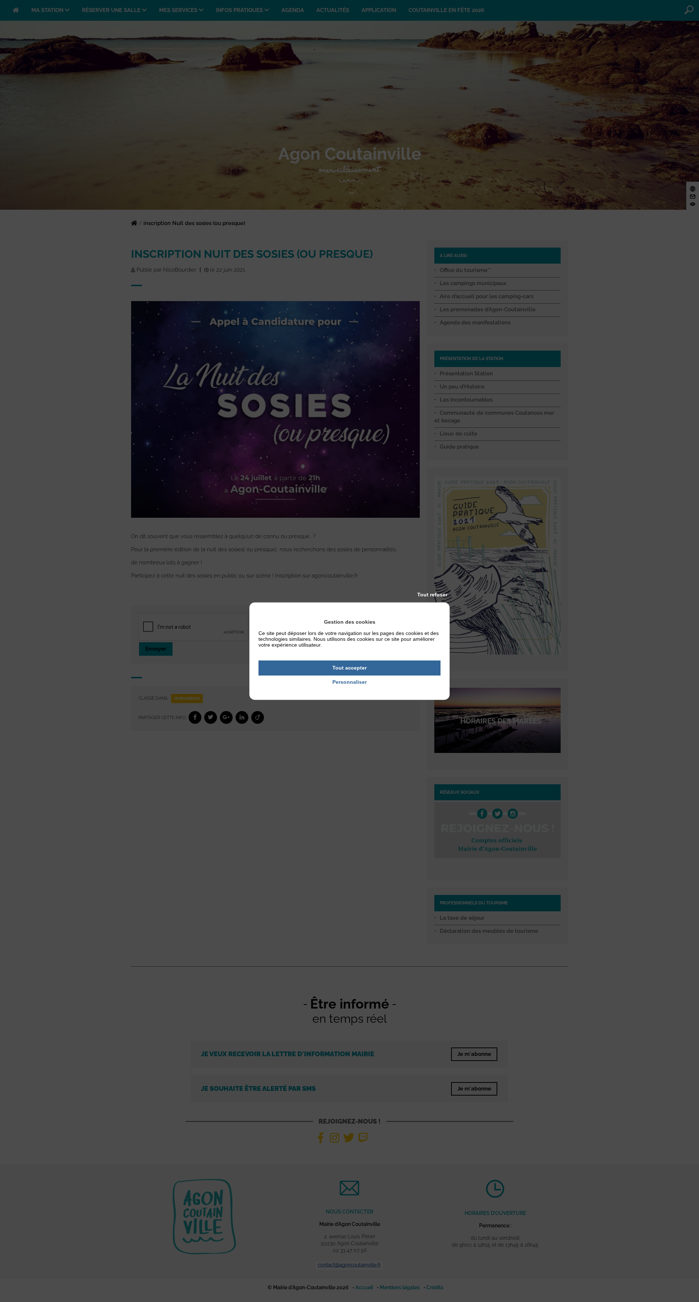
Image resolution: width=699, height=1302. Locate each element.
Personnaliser (349, 682)
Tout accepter (349, 668)
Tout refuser (432, 594)
